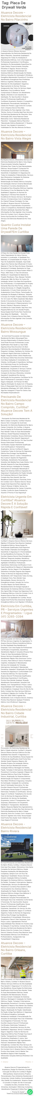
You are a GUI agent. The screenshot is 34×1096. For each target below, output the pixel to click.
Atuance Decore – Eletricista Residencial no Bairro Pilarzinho (16, 16)
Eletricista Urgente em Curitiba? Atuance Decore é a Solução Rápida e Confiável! (16, 502)
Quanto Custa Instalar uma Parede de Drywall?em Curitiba (16, 228)
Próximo (29, 1062)
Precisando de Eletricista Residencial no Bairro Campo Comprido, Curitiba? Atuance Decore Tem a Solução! (16, 405)
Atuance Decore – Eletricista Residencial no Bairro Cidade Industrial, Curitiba (16, 711)
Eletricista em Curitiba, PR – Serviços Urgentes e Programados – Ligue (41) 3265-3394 (17, 611)
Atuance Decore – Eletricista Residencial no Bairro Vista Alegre (16, 135)
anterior (4, 1062)
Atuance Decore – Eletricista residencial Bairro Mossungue (16, 328)
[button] (30, 1092)
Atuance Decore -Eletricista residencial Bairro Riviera (16, 827)
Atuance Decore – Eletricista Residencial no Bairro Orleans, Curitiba (16, 948)
